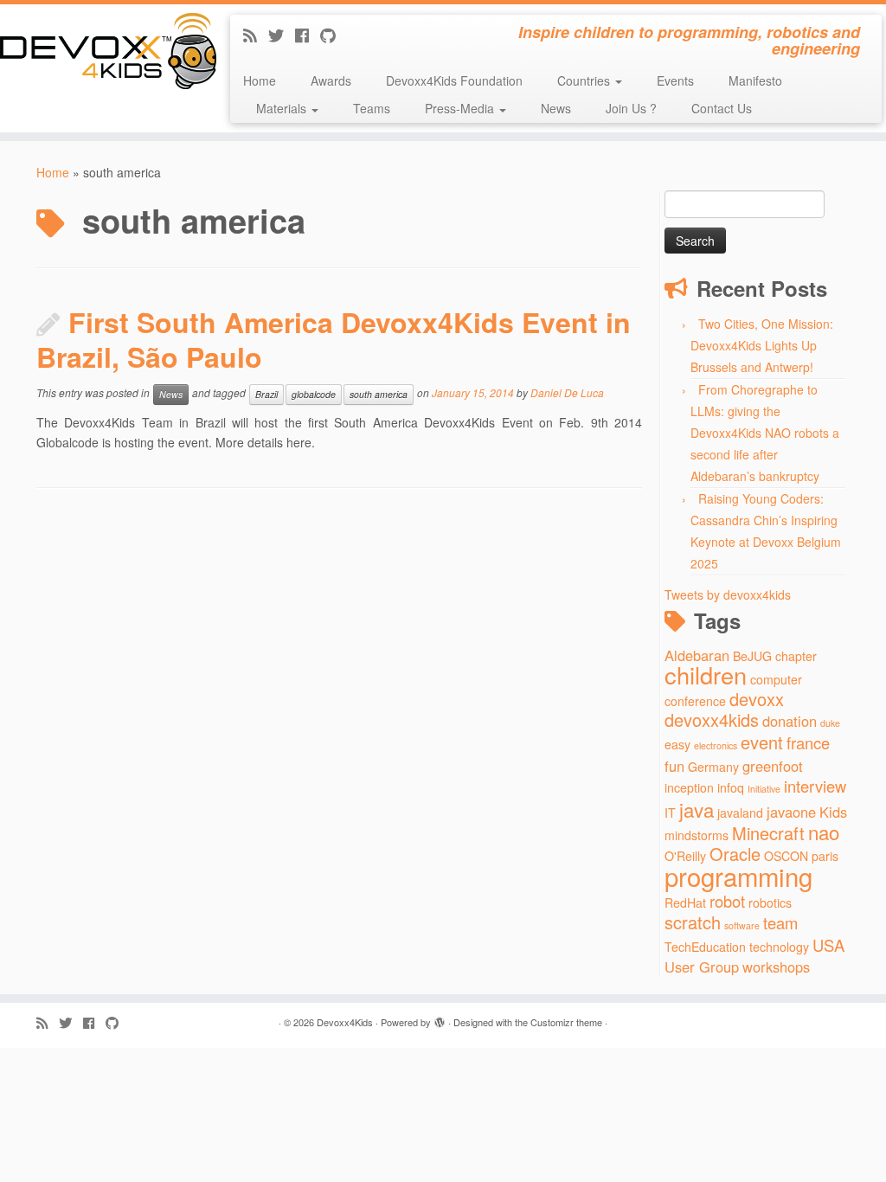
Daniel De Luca (567, 393)
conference (695, 701)
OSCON (786, 855)
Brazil (266, 394)
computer (776, 679)
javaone (791, 811)
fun (674, 765)
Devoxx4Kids (345, 1022)
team (780, 922)
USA (828, 945)
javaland (740, 812)
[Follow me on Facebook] (307, 34)
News (556, 108)
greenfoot (772, 765)
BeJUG (752, 656)
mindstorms (696, 835)
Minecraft (768, 832)
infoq (730, 787)
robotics (770, 902)
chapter (796, 656)
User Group (701, 966)
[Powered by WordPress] (439, 1018)
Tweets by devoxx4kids (727, 594)
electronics (715, 745)
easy (677, 744)
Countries (585, 80)
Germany (713, 766)
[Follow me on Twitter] (281, 34)
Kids (833, 811)
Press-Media (461, 108)
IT (670, 812)
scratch (692, 922)
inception (689, 787)
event (762, 742)
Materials (283, 108)
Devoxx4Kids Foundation (454, 80)
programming (738, 876)
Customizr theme (566, 1022)
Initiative (764, 788)
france (808, 742)
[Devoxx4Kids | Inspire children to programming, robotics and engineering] (104, 51)
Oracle (735, 853)
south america (379, 394)
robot (727, 901)
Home (259, 80)
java (696, 809)
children (705, 674)
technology (779, 946)
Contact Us (721, 108)
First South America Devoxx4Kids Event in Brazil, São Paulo (333, 339)
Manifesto (755, 80)
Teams (371, 108)
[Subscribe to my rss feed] (255, 34)
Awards (331, 80)
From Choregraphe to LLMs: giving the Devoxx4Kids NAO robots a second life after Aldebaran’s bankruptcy (764, 433)
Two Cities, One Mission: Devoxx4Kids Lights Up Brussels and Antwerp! (761, 345)
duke (830, 722)
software (742, 925)
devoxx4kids (711, 719)
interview (815, 785)
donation (789, 720)
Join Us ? (631, 108)
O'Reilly (685, 855)
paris (825, 855)
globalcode (314, 394)
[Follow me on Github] (333, 34)
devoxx (756, 698)
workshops (776, 966)
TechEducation (705, 946)
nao (823, 831)
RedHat (685, 902)
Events (675, 80)
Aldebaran (696, 655)
